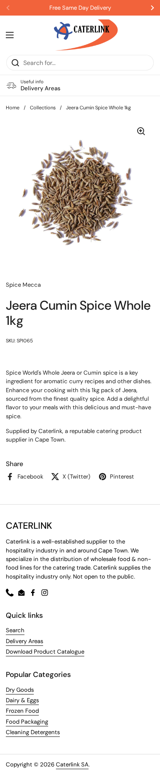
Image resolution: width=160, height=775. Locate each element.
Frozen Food (22, 711)
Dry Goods (20, 690)
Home (12, 107)
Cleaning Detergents (33, 732)
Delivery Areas (24, 641)
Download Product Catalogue (45, 652)
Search (15, 630)
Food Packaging (27, 722)
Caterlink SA (72, 764)
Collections (43, 107)
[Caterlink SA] (86, 35)
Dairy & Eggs (22, 700)
